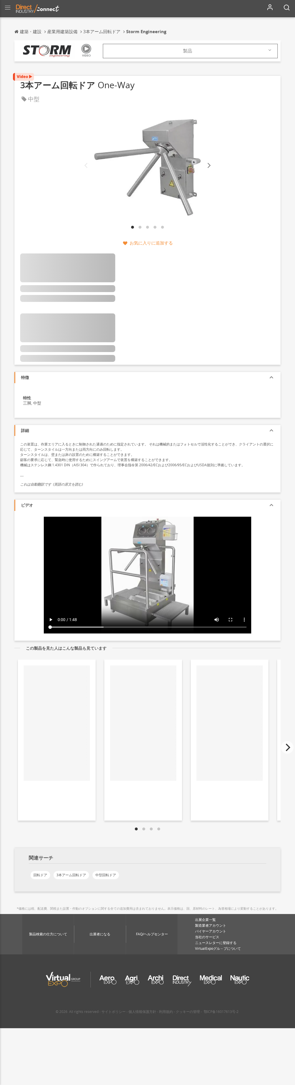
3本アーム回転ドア (71, 874)
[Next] (208, 165)
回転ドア (40, 874)
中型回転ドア (105, 874)
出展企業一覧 (205, 919)
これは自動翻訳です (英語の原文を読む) (51, 484)
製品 (187, 51)
